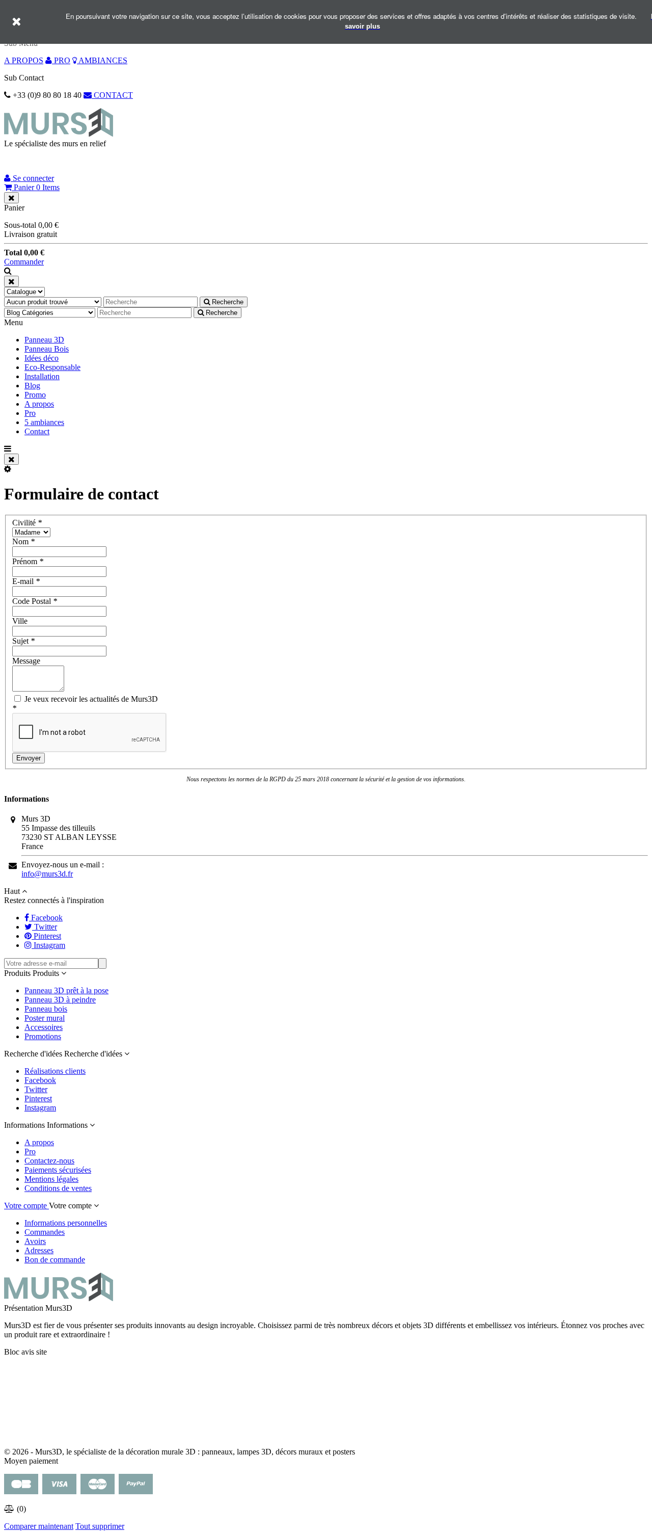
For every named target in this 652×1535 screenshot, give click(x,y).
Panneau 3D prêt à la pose (66, 990)
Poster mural (44, 1018)
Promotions (42, 1036)
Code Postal (34, 601)
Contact (36, 431)
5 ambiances (44, 422)
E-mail (26, 581)
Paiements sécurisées (57, 1170)
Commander (24, 261)
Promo (35, 394)
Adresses (38, 1250)
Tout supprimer (99, 1526)
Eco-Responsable (52, 367)
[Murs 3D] (58, 134)
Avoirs (35, 1241)
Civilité (27, 522)
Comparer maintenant (38, 1526)
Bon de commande (54, 1259)
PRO (61, 60)
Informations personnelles (65, 1223)
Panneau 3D (44, 339)
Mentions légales (51, 1179)
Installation (42, 376)
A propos (39, 404)
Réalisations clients (55, 1071)
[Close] (11, 197)
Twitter (35, 1089)
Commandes (44, 1232)
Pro (30, 413)
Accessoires (43, 1027)
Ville (20, 621)
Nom (23, 541)
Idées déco (41, 358)
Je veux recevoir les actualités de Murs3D (90, 699)
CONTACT (112, 95)
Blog (32, 385)
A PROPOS (23, 60)
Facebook (40, 1080)
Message (26, 660)
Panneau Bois (46, 349)
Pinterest (38, 1098)
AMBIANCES (102, 60)
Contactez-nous (49, 1160)
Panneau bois (45, 1008)
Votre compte (26, 1205)
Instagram (40, 1107)
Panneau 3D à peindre (60, 999)
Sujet (23, 641)
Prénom (27, 561)
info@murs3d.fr (47, 873)
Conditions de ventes (58, 1188)
